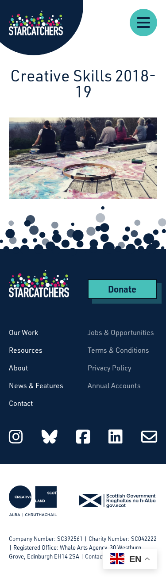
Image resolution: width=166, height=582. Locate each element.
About (18, 367)
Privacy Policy (109, 367)
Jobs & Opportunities (121, 332)
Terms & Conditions (118, 350)
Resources (25, 350)
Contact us (98, 556)
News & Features (36, 385)
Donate (122, 289)
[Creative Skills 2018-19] (83, 158)
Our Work (23, 332)
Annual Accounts (114, 385)
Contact (21, 403)
